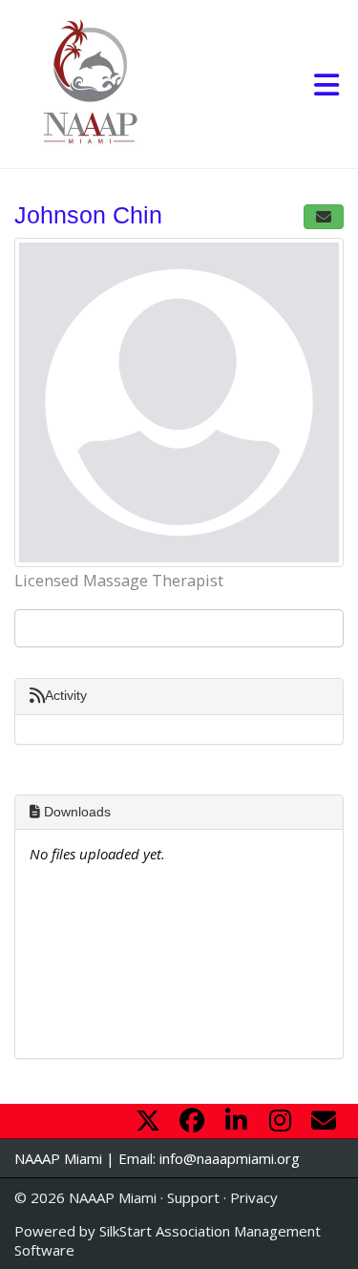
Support (193, 1197)
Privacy (254, 1197)
